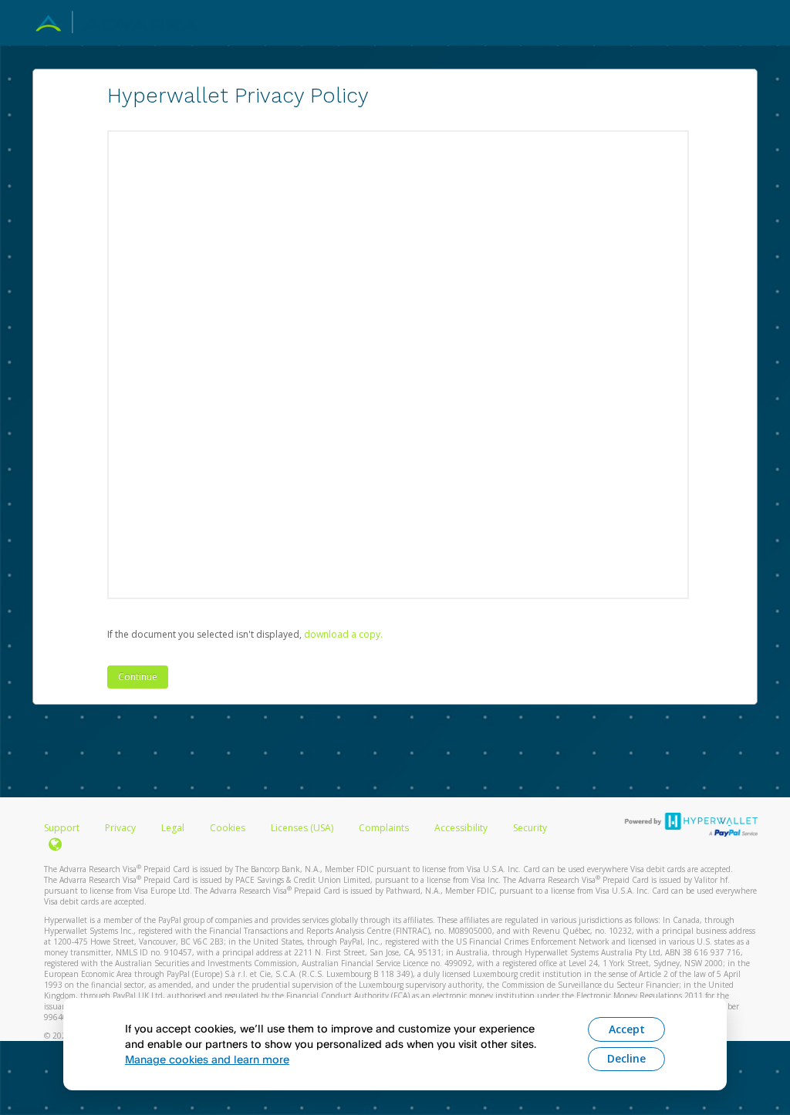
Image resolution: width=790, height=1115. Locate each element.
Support (61, 827)
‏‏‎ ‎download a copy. (342, 634)
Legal (172, 827)
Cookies (227, 827)
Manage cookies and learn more (207, 1059)
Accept (627, 1029)
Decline (626, 1058)
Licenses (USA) (303, 827)
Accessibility (461, 827)
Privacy (120, 827)
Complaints (385, 827)
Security (530, 827)
